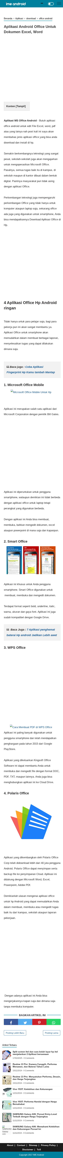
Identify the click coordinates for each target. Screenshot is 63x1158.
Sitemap (33, 1145)
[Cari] (42, 3)
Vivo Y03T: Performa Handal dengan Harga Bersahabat (35, 1102)
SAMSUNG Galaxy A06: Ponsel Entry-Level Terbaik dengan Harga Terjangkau (35, 1115)
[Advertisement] (31, 68)
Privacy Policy (48, 1145)
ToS (39, 1149)
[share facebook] (11, 1022)
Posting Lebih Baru (15, 1033)
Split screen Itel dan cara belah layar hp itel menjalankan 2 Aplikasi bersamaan (35, 1052)
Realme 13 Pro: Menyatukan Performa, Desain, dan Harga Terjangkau (37, 1077)
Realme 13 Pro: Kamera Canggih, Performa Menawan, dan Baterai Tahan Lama (35, 1065)
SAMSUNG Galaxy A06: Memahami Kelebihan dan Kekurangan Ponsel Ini (36, 1127)
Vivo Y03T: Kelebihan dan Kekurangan (33, 1089)
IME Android (38, 1155)
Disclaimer (27, 1149)
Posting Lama (51, 1033)
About (10, 1145)
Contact (21, 1145)
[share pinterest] (39, 1022)
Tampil (21, 106)
